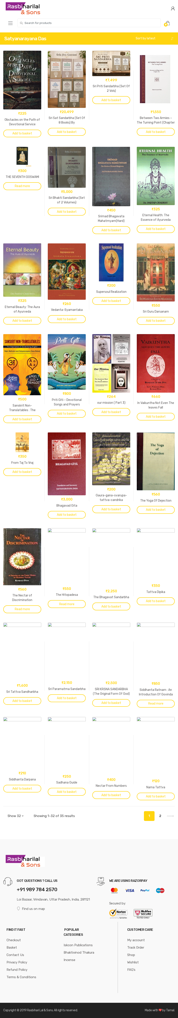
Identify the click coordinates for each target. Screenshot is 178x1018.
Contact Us (15, 955)
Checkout (14, 940)
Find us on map (33, 909)
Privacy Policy (17, 962)
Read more (22, 186)
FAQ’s (131, 970)
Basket (12, 947)
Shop (131, 955)
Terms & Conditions (21, 977)
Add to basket (22, 133)
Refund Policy (17, 970)
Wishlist (133, 962)
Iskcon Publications (78, 945)
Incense (69, 960)
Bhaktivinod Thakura (79, 952)
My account (136, 940)
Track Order (135, 947)
